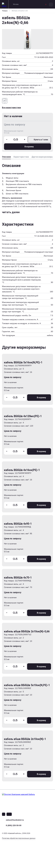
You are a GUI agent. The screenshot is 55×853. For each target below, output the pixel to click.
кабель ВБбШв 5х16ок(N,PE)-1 (23, 362)
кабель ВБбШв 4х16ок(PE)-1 (22, 470)
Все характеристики (11, 107)
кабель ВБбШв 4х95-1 (18, 523)
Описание (6, 157)
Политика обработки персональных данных (18, 838)
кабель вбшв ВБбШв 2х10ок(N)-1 (25, 739)
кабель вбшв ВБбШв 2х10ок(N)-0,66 (27, 631)
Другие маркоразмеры (42, 157)
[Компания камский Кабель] (24, 799)
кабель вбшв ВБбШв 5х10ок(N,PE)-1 (27, 685)
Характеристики (21, 157)
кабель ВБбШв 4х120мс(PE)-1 (23, 416)
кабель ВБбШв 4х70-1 (18, 577)
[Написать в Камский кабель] (3, 814)
